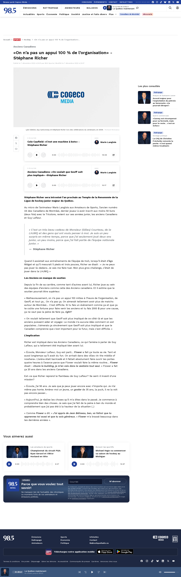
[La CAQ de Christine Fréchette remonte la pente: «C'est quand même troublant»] (144, 137)
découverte (147, 14)
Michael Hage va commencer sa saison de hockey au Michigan (111, 453)
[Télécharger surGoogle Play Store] (124, 552)
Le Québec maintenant (123, 9)
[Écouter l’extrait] (37, 155)
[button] (79, 572)
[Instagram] (157, 2)
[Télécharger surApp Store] (105, 552)
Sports (64, 537)
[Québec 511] (175, 541)
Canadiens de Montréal (129, 14)
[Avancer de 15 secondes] (43, 154)
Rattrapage (37, 540)
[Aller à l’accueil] (10, 10)
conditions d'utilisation (79, 498)
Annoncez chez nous (108, 561)
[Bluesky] (165, 2)
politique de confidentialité (110, 496)
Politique (65, 543)
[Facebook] (153, 2)
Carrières (95, 561)
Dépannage (35, 561)
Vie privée (25, 561)
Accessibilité (63, 561)
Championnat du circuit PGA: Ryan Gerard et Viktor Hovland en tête (45, 453)
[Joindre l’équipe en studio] (137, 8)
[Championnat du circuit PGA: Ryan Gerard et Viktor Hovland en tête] (17, 452)
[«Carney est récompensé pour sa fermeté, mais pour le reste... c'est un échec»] (144, 117)
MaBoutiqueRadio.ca (99, 543)
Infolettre (94, 537)
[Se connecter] (177, 8)
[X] (173, 2)
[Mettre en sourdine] (160, 572)
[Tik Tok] (161, 2)
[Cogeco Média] (160, 540)
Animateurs (37, 543)
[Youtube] (177, 2)
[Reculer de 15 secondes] (29, 154)
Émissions (36, 537)
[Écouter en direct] (105, 8)
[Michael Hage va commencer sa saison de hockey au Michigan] (83, 452)
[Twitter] (16, 143)
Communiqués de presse (80, 561)
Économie (65, 540)
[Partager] (113, 154)
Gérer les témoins (48, 561)
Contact (93, 540)
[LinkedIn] (169, 2)
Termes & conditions (11, 561)
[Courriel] (16, 149)
